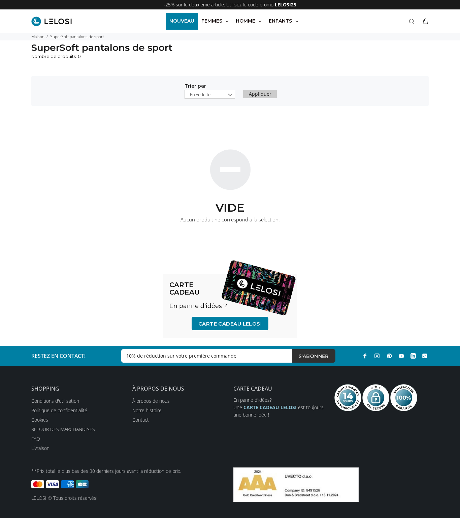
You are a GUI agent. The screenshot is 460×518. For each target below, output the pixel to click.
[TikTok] (425, 356)
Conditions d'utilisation (55, 401)
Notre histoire (147, 410)
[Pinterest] (389, 356)
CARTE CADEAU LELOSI (230, 324)
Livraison (40, 448)
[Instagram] (377, 356)
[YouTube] (401, 356)
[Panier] (424, 21)
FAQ (35, 438)
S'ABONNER (314, 356)
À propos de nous (151, 401)
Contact (140, 420)
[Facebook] (365, 356)
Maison (37, 36)
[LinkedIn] (413, 356)
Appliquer (260, 94)
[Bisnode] (296, 484)
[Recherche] (413, 21)
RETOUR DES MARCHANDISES (63, 429)
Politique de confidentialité (59, 410)
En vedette (200, 94)
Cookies (39, 420)
